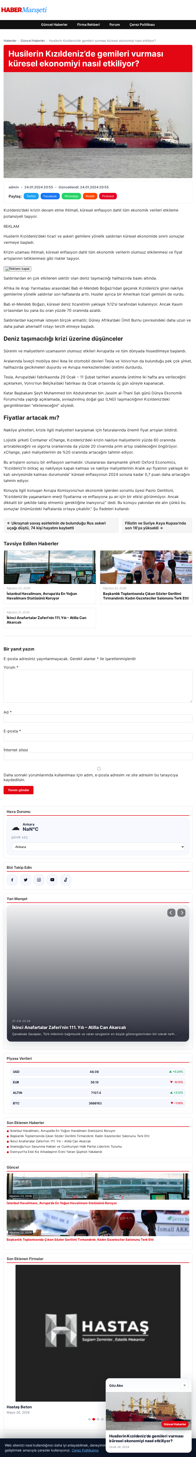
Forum (114, 24)
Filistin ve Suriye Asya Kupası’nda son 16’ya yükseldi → (155, 525)
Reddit (90, 196)
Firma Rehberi (88, 24)
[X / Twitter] (25, 879)
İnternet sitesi (16, 749)
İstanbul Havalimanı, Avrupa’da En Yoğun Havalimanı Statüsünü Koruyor (62, 1131)
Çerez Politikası (142, 24)
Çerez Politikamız (85, 1450)
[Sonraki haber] (181, 913)
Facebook (50, 196)
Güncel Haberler (54, 24)
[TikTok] (65, 879)
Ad (8, 712)
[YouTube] (52, 879)
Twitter (31, 196)
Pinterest (108, 196)
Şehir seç (19, 837)
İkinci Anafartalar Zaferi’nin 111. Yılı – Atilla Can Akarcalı (50, 1141)
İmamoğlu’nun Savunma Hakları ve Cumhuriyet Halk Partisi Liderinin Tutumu (66, 1146)
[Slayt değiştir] (89, 1419)
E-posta (12, 731)
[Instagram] (38, 879)
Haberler (10, 40)
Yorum (11, 667)
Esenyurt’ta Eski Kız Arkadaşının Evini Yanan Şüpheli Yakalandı (56, 1152)
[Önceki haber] (171, 913)
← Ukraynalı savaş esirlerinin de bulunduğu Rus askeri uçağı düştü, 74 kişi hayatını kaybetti (56, 525)
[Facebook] (12, 879)
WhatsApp (71, 196)
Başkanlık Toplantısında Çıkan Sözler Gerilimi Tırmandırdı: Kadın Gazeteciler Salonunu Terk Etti (79, 1136)
